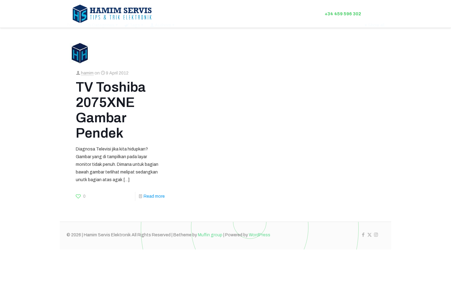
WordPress (259, 235)
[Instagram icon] (376, 234)
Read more (154, 196)
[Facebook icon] (363, 234)
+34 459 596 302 (343, 13)
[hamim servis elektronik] (112, 14)
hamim (87, 73)
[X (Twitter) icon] (369, 234)
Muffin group (210, 235)
